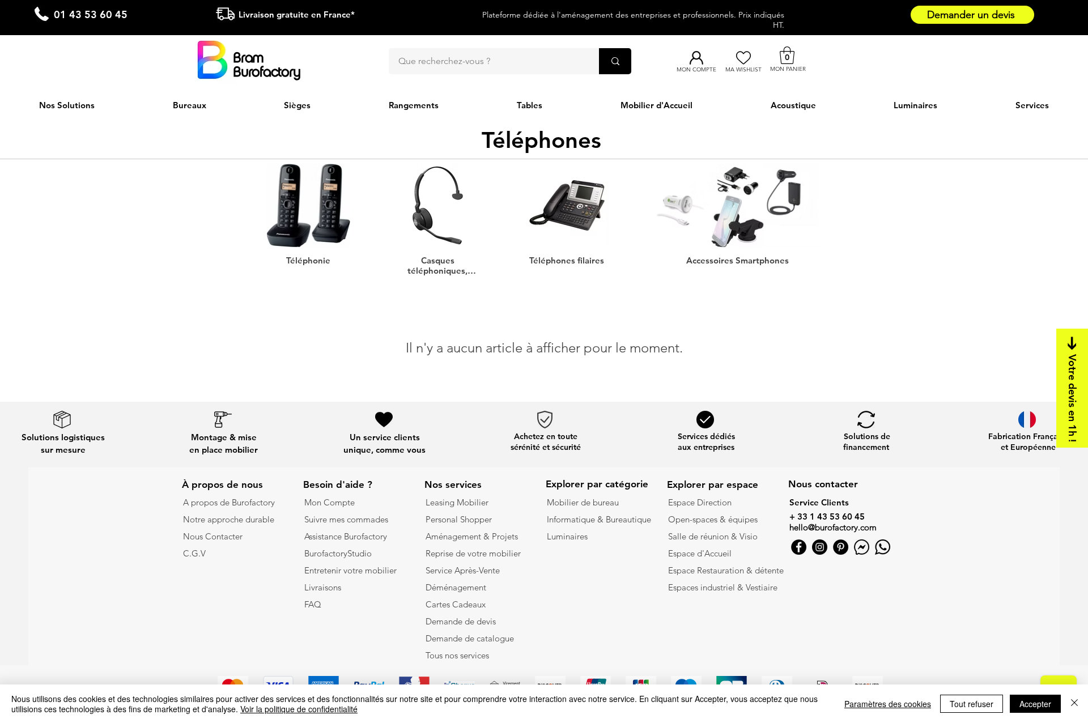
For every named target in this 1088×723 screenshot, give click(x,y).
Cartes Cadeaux (456, 604)
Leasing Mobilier (457, 502)
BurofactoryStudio (338, 553)
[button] (787, 55)
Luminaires (567, 536)
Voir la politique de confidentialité (299, 709)
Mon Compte (329, 502)
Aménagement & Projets (473, 536)
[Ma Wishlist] (743, 57)
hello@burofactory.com (833, 527)
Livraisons (322, 587)
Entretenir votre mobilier (350, 570)
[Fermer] (1074, 704)
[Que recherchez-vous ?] (615, 61)
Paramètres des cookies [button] (887, 703)
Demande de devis (461, 621)
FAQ (312, 604)
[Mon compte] (696, 57)
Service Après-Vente (463, 570)
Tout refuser (971, 703)
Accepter (1035, 703)
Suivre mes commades (346, 519)
